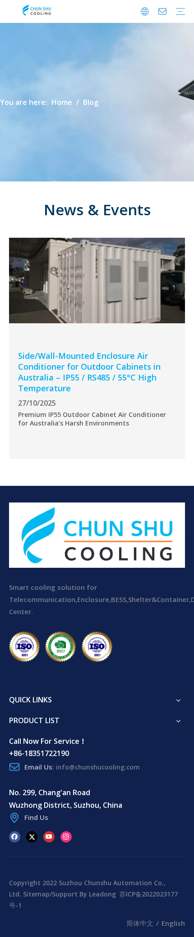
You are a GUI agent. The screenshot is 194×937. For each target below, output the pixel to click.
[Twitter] (31, 836)
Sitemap (36, 894)
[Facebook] (14, 836)
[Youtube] (49, 836)
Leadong (102, 894)
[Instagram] (66, 836)
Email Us (38, 766)
